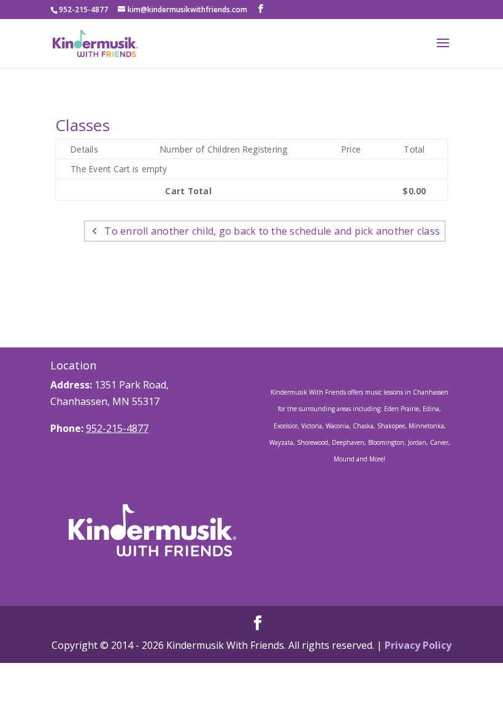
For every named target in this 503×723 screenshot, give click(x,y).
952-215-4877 (117, 428)
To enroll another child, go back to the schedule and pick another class (272, 231)
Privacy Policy (418, 645)
